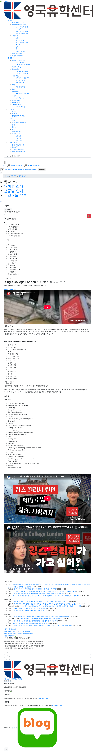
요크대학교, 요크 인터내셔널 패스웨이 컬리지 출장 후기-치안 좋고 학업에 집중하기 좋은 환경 (45, 570)
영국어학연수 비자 (21, 31)
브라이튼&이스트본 (21, 42)
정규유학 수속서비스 (22, 71)
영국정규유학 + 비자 (19, 60)
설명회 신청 (19, 140)
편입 (13, 85)
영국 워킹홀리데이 (21, 33)
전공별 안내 (16, 102)
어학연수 (11, 20)
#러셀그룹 (7, 289)
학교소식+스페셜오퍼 (19, 122)
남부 (16, 47)
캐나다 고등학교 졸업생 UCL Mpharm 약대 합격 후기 (30, 589)
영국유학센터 (12, 142)
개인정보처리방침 (17, 645)
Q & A (14, 127)
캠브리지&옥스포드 (21, 40)
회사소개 (7, 645)
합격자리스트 (16, 131)
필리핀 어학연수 (17, 56)
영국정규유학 (19, 62)
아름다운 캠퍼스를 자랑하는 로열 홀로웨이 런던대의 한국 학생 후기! (35, 587)
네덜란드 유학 (16, 105)
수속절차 (18, 29)
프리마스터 (15, 91)
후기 (13, 125)
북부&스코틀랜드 (21, 51)
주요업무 (15, 147)
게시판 (10, 118)
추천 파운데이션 (20, 80)
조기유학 (11, 109)
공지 (13, 120)
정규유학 (11, 58)
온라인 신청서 (16, 134)
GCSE (14, 111)
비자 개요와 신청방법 (22, 65)
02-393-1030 (57, 672)
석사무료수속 (19, 98)
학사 (13, 89)
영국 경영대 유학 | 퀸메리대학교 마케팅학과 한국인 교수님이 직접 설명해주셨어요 (41, 582)
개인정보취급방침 (18, 149)
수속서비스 (15, 69)
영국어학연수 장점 (21, 27)
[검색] (5, 159)
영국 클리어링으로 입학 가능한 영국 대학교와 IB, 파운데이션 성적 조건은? (39, 559)
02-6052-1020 (44, 664)
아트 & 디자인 (16, 67)
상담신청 (18, 136)
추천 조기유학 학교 (18, 116)
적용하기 (9, 278)
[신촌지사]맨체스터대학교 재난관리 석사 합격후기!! (30, 574)
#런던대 (14, 289)
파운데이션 (15, 76)
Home (6, 176)
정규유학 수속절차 (21, 73)
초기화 (7, 209)
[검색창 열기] (5, 162)
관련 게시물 (8, 547)
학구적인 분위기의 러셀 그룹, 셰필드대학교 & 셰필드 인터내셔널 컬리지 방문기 (40, 568)
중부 (16, 49)
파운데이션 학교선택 (22, 78)
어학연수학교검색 (18, 22)
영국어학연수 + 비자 (19, 24)
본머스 (17, 44)
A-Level (14, 114)
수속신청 (18, 138)
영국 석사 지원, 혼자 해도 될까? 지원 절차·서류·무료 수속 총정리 (35, 555)
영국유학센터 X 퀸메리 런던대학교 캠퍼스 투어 (30, 576)
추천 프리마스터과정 (22, 93)
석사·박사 (15, 96)
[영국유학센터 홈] (5, 1)
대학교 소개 (16, 100)
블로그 (14, 129)
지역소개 (15, 36)
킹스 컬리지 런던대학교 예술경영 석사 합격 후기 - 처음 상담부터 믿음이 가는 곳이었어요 (42, 591)
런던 (16, 38)
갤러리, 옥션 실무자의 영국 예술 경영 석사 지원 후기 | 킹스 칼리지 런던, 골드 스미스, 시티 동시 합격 (46, 562)
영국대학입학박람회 (18, 151)
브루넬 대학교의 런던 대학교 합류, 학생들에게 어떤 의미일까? (41, 585)
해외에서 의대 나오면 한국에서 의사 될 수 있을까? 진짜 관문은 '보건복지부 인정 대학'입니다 (45, 557)
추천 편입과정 (20, 87)
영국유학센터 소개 (18, 145)
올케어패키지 (19, 82)
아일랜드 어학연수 (18, 53)
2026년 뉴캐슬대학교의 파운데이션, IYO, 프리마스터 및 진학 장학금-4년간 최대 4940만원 (51, 572)
